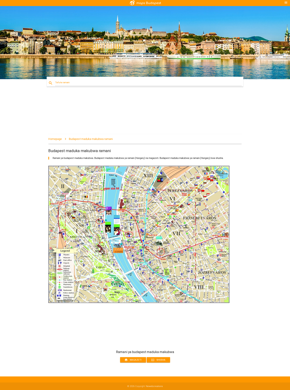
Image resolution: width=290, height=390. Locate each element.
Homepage (55, 139)
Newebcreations (154, 386)
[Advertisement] (139, 113)
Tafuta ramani (62, 82)
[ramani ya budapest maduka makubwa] (139, 302)
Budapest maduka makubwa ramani (91, 139)
